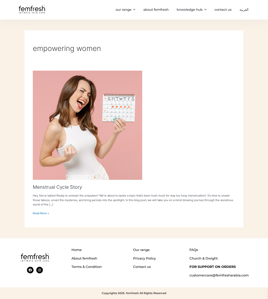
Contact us (142, 267)
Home (76, 250)
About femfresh (84, 258)
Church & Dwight (203, 258)
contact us (223, 10)
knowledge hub (190, 10)
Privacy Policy (144, 258)
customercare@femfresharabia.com (219, 275)
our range (123, 10)
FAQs (193, 250)
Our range (141, 250)
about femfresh (156, 10)
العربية (244, 10)
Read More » (41, 213)
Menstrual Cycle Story (57, 187)
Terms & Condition (86, 267)
